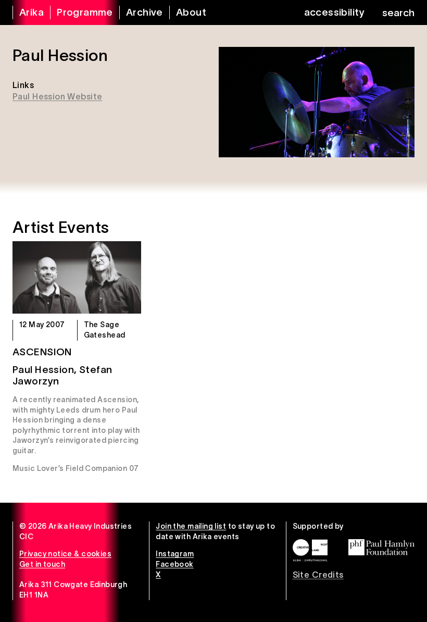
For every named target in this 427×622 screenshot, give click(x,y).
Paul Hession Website (57, 96)
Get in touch (42, 564)
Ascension (42, 351)
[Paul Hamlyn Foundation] (381, 547)
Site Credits (318, 574)
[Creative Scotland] (310, 550)
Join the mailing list (191, 526)
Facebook (174, 564)
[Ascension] (76, 277)
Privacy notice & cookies (65, 554)
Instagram (175, 554)
